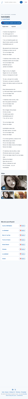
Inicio (2, 14)
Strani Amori (5, 244)
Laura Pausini (7, 14)
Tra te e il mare (6, 240)
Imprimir (14, 26)
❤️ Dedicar (22, 225)
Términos (18, 392)
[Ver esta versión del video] (7, 195)
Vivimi (4, 258)
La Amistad (5, 230)
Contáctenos (20, 395)
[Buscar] (21, 2)
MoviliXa (25, 394)
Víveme (4, 249)
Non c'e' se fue (6, 235)
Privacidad (23, 392)
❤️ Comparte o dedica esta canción (11, 23)
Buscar (7, 392)
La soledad (5, 254)
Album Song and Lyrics (11, 395)
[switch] (25, 2)
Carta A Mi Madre (7, 225)
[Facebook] (12, 389)
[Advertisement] (14, 9)
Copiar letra (5, 26)
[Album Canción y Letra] (2, 2)
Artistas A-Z (12, 392)
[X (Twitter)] (15, 389)
